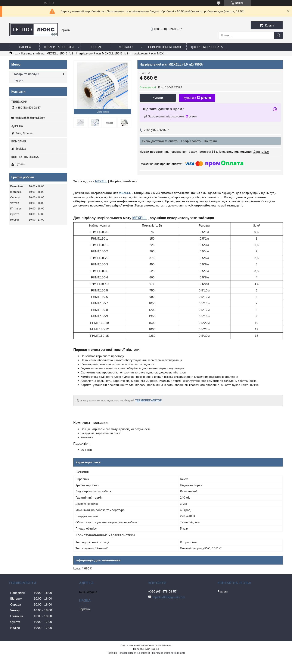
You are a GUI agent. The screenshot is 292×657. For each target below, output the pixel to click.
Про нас (96, 47)
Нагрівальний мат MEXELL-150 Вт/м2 (47, 53)
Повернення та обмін (165, 47)
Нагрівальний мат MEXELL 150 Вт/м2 (102, 53)
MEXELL (101, 181)
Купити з (189, 98)
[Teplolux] (33, 35)
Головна (24, 47)
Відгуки (18, 80)
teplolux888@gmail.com (30, 117)
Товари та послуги (59, 47)
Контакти (126, 47)
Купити (158, 98)
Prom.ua (166, 645)
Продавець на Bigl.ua (146, 649)
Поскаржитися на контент (134, 652)
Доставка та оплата (207, 47)
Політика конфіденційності (168, 652)
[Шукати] (278, 35)
